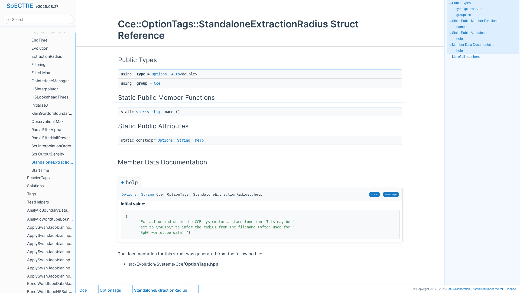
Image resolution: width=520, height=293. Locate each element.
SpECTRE (19, 5)
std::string (148, 112)
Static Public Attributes (468, 33)
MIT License (494, 289)
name (460, 27)
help (199, 140)
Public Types (461, 3)
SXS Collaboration (458, 289)
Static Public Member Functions (475, 21)
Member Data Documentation (473, 45)
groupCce (463, 15)
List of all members (466, 57)
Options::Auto (166, 74)
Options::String (174, 140)
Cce (157, 83)
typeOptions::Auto (469, 9)
